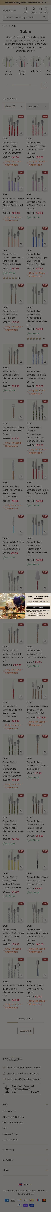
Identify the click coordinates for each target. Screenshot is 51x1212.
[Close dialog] (49, 595)
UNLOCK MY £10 (38, 607)
